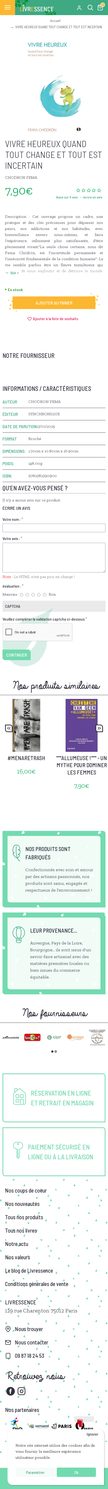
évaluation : (12, 586)
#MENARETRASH (26, 758)
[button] (9, 728)
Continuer (16, 655)
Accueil (55, 20)
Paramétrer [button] (35, 1472)
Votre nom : (12, 519)
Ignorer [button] (92, 1434)
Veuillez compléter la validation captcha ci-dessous (44, 619)
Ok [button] (76, 1472)
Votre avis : (11, 538)
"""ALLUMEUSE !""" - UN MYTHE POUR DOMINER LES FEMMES (81, 765)
